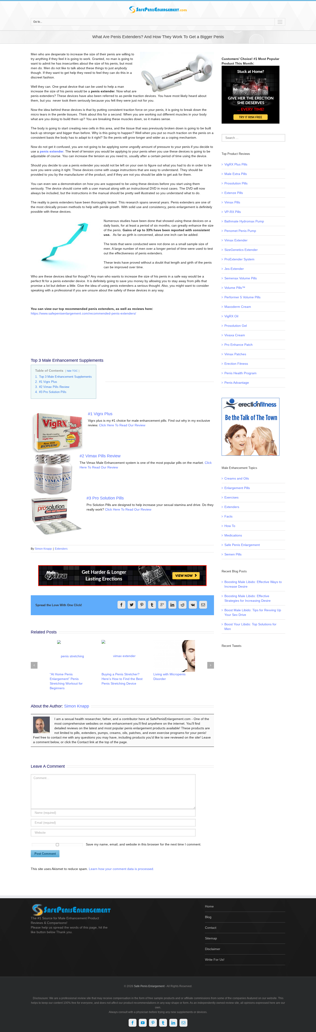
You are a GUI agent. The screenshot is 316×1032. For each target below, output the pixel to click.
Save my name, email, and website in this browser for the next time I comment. (143, 844)
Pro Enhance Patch (238, 344)
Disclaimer (212, 949)
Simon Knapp (43, 548)
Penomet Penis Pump (240, 231)
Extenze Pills (233, 193)
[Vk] (193, 605)
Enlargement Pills (237, 488)
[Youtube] (143, 1023)
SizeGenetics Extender (241, 250)
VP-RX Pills (232, 212)
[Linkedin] (172, 605)
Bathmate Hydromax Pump (244, 221)
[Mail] (203, 605)
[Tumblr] (152, 605)
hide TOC (72, 370)
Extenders (61, 548)
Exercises (231, 497)
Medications (233, 535)
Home (209, 906)
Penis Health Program (240, 373)
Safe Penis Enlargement (242, 545)
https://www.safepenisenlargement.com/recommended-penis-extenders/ (83, 313)
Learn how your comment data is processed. (121, 869)
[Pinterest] (142, 605)
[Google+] (162, 605)
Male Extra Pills (235, 174)
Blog (208, 917)
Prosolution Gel (235, 325)
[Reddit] (182, 605)
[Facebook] (121, 605)
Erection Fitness (236, 363)
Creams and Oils (236, 478)
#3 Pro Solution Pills (105, 498)
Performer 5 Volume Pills (242, 297)
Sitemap (211, 938)
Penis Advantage (236, 382)
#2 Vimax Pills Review (100, 456)
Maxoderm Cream (237, 307)
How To (229, 526)
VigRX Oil (231, 316)
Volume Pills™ (234, 288)
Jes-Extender (234, 269)
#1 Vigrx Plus (100, 414)
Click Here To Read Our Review (122, 425)
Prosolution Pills (236, 183)
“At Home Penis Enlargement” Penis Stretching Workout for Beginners (66, 681)
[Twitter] (132, 605)
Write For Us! (214, 959)
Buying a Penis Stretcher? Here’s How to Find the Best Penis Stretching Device (122, 678)
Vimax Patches (235, 354)
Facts (228, 516)
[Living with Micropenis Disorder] (174, 656)
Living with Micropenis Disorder (169, 676)
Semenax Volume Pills (240, 278)
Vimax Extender (236, 240)
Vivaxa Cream (234, 335)
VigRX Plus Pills (235, 164)
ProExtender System (239, 259)
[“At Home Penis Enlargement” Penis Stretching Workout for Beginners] (70, 656)
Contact (210, 927)
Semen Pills (233, 554)
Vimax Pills (232, 202)
